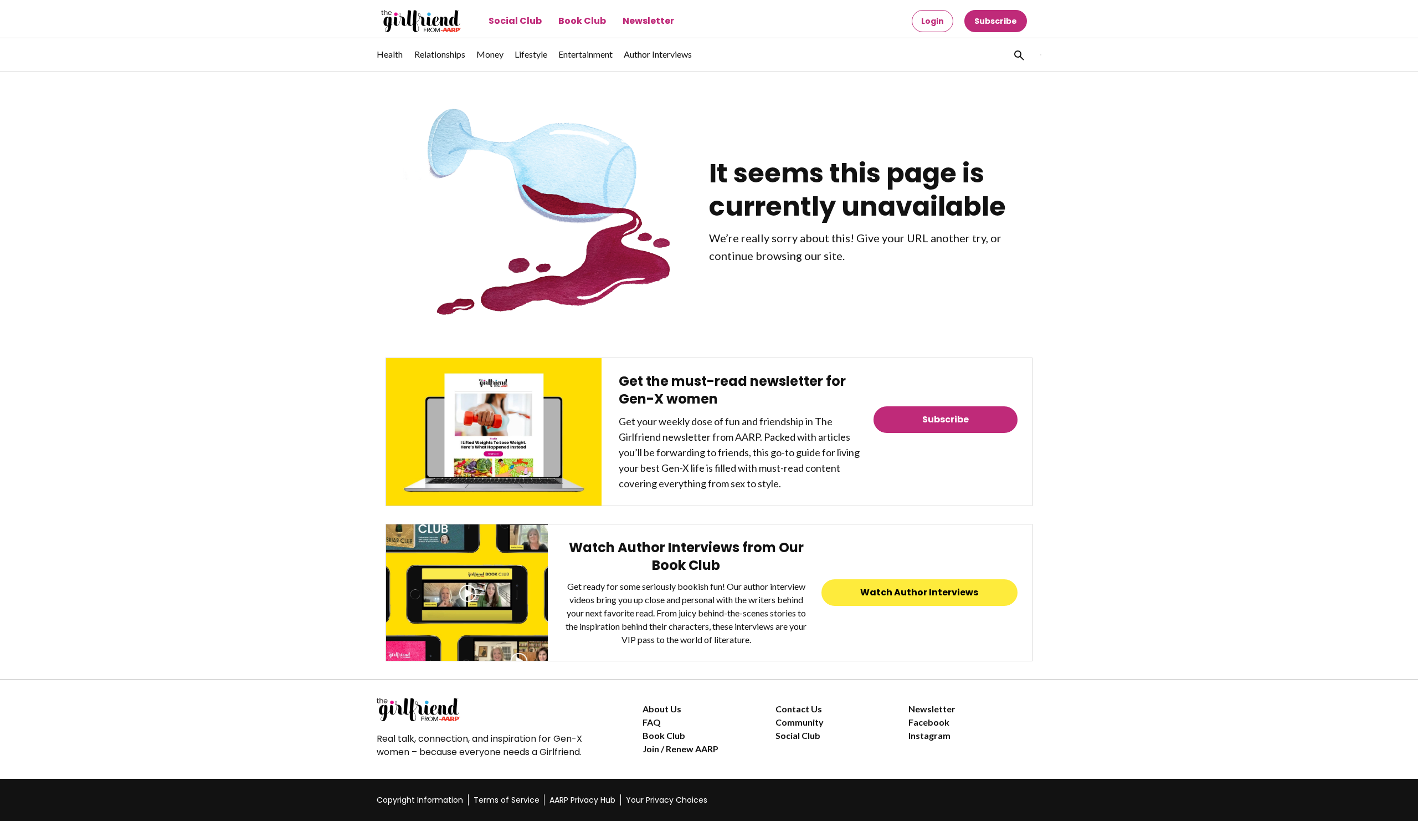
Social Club (515, 20)
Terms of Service (507, 799)
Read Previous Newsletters (945, 450)
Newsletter (648, 20)
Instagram (929, 735)
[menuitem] (390, 60)
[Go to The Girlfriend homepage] (408, 21)
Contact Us (798, 708)
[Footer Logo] (487, 709)
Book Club (582, 20)
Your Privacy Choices (666, 799)
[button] (1018, 55)
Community (799, 722)
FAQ (652, 722)
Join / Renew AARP (680, 748)
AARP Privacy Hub (582, 799)
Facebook (928, 722)
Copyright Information (420, 799)
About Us (662, 708)
